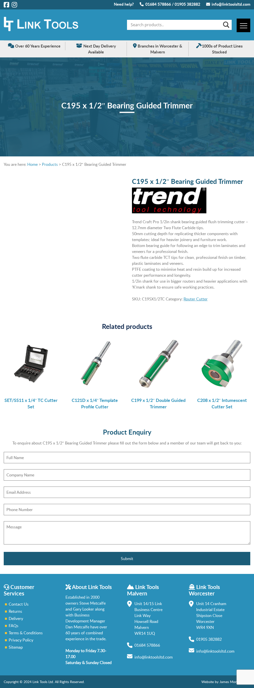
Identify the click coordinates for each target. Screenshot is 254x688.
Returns (15, 611)
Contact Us (19, 604)
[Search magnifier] (225, 25)
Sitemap (16, 647)
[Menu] (243, 25)
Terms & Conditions (26, 633)
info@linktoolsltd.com (231, 4)
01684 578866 (158, 4)
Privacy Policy (21, 640)
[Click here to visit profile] (6, 4)
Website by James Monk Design (225, 681)
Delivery (16, 618)
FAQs (13, 625)
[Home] (41, 30)
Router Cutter (196, 299)
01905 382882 (187, 4)
